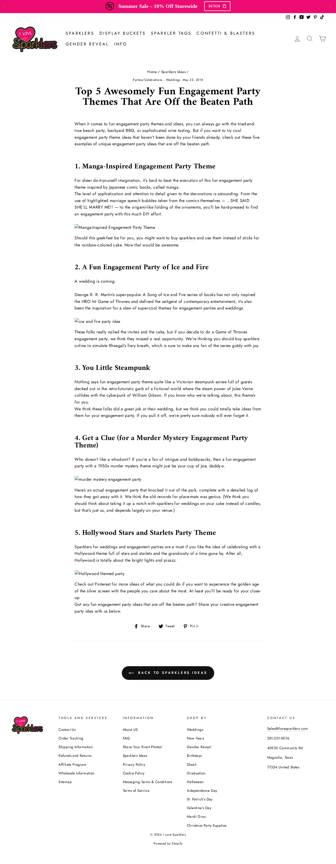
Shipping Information (76, 746)
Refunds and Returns (75, 755)
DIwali (192, 764)
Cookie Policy (134, 773)
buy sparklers (183, 238)
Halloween (195, 781)
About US (130, 729)
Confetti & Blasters (226, 33)
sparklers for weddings (178, 503)
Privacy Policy (134, 764)
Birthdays (194, 755)
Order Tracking (71, 738)
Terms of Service (136, 790)
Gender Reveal (87, 44)
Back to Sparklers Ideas (171, 672)
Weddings (173, 79)
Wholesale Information (76, 773)
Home (152, 71)
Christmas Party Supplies (207, 825)
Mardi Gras (196, 816)
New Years (195, 738)
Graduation (196, 773)
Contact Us (67, 729)
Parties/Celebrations (147, 79)
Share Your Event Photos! (142, 746)
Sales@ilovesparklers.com (287, 728)
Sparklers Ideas (173, 71)
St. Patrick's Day (200, 799)
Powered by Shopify (168, 843)
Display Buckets (122, 33)
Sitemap (65, 781)
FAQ (126, 738)
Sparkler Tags (171, 33)
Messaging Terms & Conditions (147, 781)
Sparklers (80, 33)
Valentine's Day (199, 807)
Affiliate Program (72, 764)
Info (120, 44)
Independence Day (202, 790)
